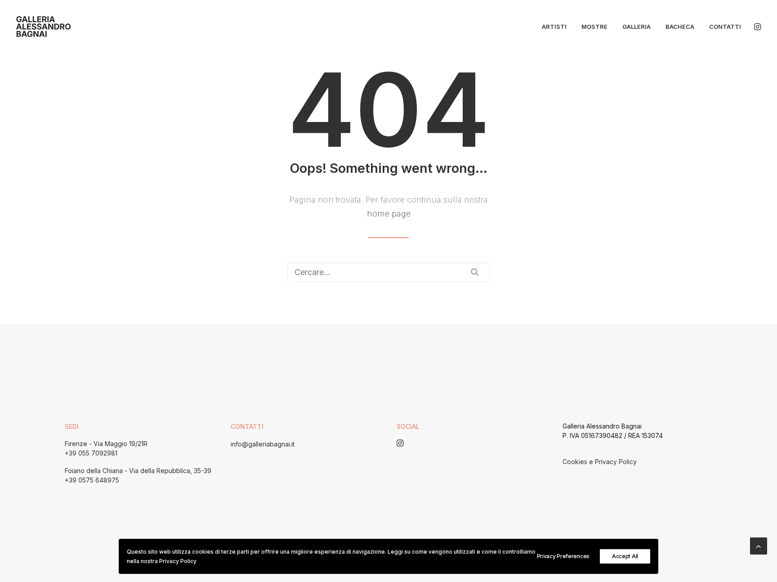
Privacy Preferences (563, 556)
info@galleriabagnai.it (263, 444)
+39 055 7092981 (91, 453)
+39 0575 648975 (92, 480)
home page (389, 213)
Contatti (725, 26)
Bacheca (679, 26)
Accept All (625, 556)
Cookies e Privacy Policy (600, 461)
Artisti (554, 26)
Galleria (636, 26)
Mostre (594, 26)
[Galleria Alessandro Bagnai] (43, 26)
